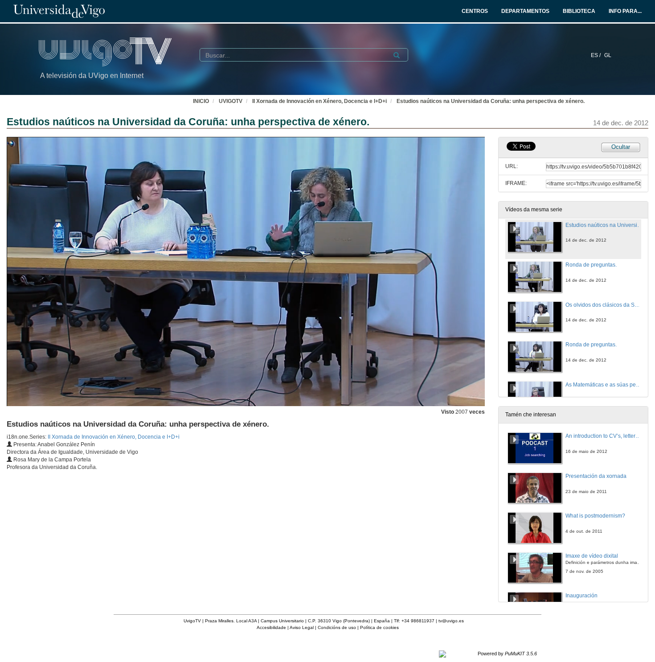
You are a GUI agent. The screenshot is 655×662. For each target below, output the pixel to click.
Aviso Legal (302, 627)
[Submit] (396, 55)
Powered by (507, 653)
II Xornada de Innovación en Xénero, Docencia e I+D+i (319, 101)
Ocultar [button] (620, 147)
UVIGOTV (230, 101)
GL (607, 55)
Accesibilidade (271, 627)
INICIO (201, 101)
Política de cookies (379, 627)
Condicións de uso (337, 627)
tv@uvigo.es (451, 620)
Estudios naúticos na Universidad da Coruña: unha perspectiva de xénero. (491, 101)
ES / (596, 55)
